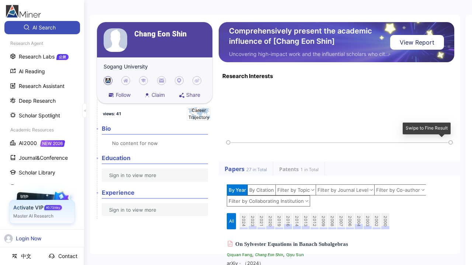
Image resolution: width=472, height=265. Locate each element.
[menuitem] (42, 27)
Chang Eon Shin (160, 34)
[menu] (42, 136)
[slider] (228, 142)
